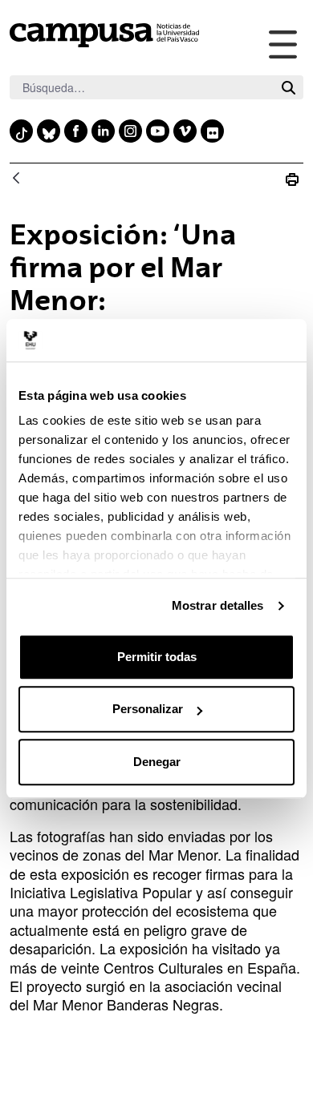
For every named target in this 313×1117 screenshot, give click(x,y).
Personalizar (147, 709)
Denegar (157, 761)
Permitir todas (157, 656)
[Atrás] (16, 179)
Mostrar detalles (218, 605)
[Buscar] (288, 88)
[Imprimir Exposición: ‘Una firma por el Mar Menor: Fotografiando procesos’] (292, 179)
